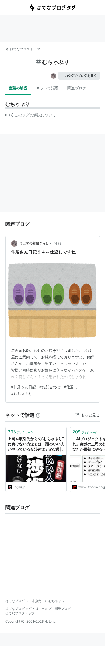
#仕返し (71, 386)
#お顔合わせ (50, 386)
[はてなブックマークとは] (38, 415)
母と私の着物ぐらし (34, 243)
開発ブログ (63, 609)
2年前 (57, 243)
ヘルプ (46, 609)
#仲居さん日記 (23, 386)
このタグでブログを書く (79, 76)
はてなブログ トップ (25, 49)
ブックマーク (20, 431)
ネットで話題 (47, 88)
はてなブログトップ (19, 613)
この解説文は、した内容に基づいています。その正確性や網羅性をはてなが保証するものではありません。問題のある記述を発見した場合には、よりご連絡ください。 (30, 115)
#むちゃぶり (21, 393)
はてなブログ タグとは (21, 609)
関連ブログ (76, 88)
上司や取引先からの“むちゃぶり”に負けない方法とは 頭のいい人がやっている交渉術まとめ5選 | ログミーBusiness (36, 444)
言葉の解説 (18, 88)
